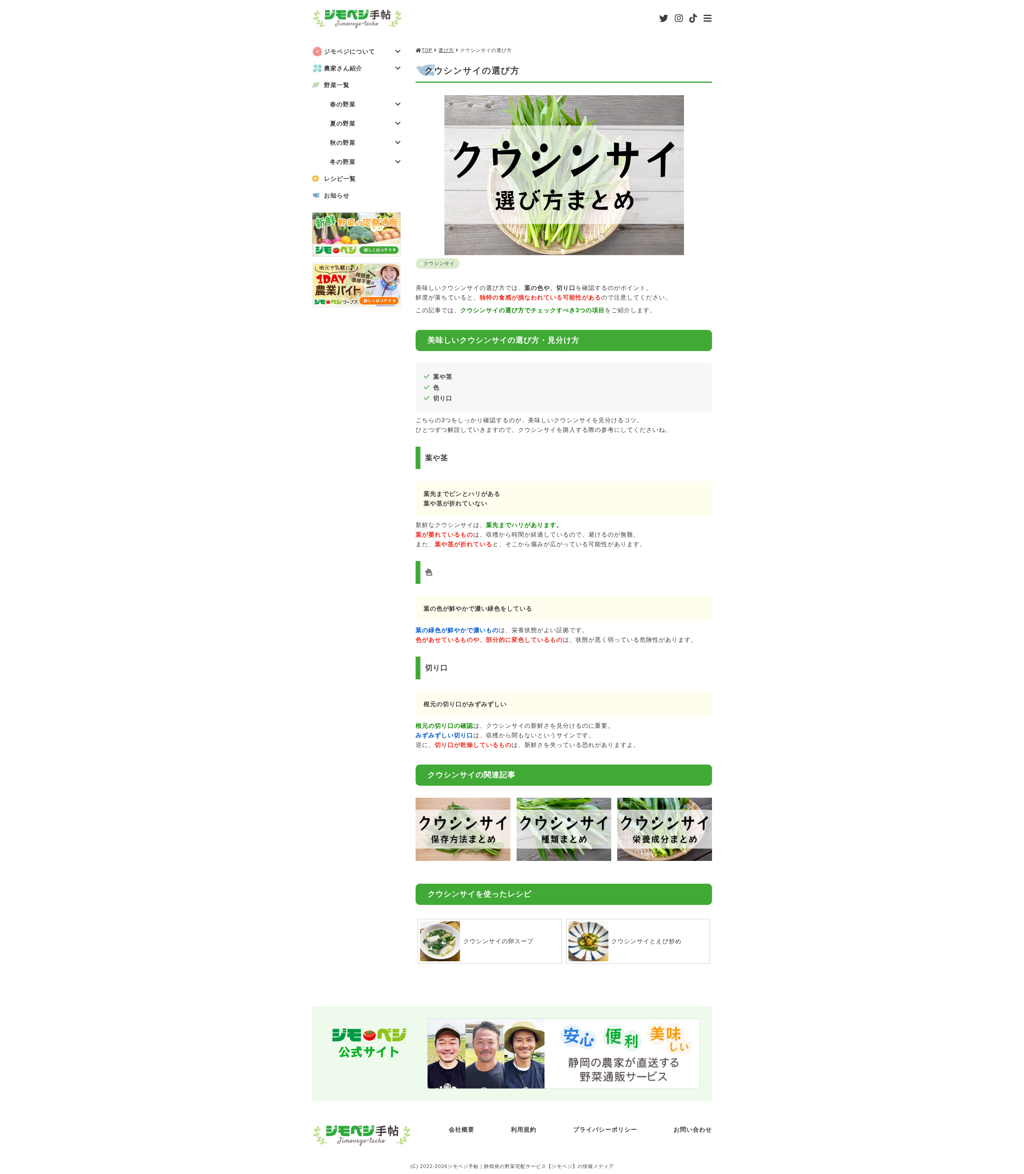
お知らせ (337, 195)
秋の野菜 (343, 142)
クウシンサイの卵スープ (498, 941)
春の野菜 (343, 104)
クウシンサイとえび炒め (646, 941)
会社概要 (461, 1129)
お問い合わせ (693, 1129)
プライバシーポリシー (605, 1129)
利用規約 (523, 1129)
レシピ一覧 (340, 178)
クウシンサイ (439, 263)
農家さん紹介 (343, 68)
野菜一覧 (337, 85)
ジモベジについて (349, 51)
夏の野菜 (343, 123)
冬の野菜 (343, 161)
